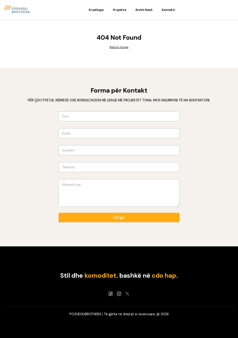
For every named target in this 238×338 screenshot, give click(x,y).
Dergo (119, 217)
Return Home (119, 47)
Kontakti (168, 10)
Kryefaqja (96, 10)
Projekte (119, 10)
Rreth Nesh (144, 10)
